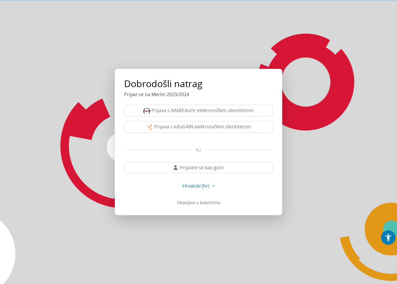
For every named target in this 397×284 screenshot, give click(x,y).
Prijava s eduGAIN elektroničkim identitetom (202, 126)
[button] (388, 237)
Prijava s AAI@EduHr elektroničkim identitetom (202, 110)
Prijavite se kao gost (201, 167)
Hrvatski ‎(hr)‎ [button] (197, 186)
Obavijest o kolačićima (198, 202)
